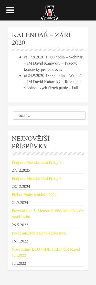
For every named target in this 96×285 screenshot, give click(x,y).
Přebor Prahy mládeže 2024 (34, 194)
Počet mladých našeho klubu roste (39, 233)
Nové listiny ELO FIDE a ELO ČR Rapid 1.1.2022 (46, 252)
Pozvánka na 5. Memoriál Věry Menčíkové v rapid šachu (48, 213)
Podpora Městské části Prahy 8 (36, 162)
